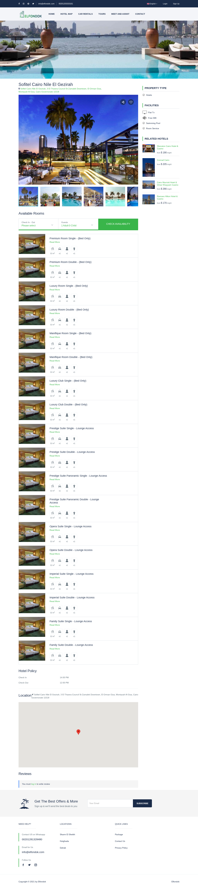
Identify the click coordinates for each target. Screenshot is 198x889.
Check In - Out (28, 222)
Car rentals (85, 14)
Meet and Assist (120, 14)
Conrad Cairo (163, 160)
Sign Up (176, 4)
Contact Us (120, 841)
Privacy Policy (121, 848)
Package (119, 834)
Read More (55, 242)
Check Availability (118, 224)
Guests (64, 222)
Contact (140, 14)
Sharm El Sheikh (67, 834)
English (152, 4)
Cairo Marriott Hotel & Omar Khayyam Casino (167, 183)
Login (165, 4)
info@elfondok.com (46, 4)
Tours (102, 14)
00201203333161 (66, 4)
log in (33, 784)
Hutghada (64, 841)
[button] (131, 177)
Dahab (63, 848)
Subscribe (142, 803)
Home (52, 14)
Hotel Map (66, 14)
